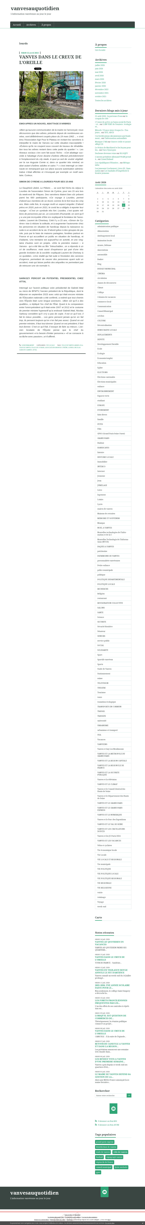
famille (100, 419)
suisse (100, 678)
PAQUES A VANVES (105, 546)
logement (101, 494)
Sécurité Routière (105, 626)
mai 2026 (99, 72)
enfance (100, 386)
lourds (71, 347)
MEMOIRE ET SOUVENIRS (108, 518)
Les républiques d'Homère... (107, 162)
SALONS (101, 607)
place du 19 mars (37, 347)
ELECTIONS (102, 372)
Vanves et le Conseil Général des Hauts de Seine (111, 790)
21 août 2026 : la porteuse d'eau (108, 116)
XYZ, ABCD (109, 132)
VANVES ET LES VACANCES (109, 840)
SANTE (100, 612)
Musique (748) (101, 141)
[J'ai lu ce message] (143, 1223)
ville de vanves (120, 1152)
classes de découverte (106, 283)
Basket (100, 259)
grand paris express (104, 1142)
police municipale (105, 570)
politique (101, 574)
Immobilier (102, 461)
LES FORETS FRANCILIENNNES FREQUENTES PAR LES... (111, 1001)
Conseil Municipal (105, 311)
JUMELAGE (102, 485)
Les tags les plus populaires (89, 1217)
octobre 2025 (100, 96)
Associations (102, 250)
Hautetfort (77, 1215)
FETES (100, 424)
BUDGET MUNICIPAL (106, 269)
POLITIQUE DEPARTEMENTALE (111, 579)
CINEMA (101, 273)
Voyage (100, 902)
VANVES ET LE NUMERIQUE (109, 815)
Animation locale (104, 240)
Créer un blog (68, 1215)
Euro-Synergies (109, 150)
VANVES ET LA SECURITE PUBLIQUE (108, 773)
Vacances (101, 739)
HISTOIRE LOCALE (105, 457)
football (99, 1157)
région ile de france (104, 1162)
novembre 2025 (102, 93)
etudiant (101, 400)
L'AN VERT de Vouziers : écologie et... (113, 125)
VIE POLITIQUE (104, 869)
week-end (101, 906)
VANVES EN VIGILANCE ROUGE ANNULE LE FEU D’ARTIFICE (111, 971)
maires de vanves (104, 509)
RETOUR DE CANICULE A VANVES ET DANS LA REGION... (112, 1045)
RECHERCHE (102, 589)
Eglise (100, 367)
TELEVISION (102, 683)
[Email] (113, 1108)
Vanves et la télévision (107, 779)
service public (103, 640)
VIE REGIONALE (104, 883)
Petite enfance (103, 565)
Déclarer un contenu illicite (41, 1219)
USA (99, 735)
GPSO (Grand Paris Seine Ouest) (111, 433)
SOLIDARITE (102, 650)
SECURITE (101, 622)
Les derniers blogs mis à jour (56, 1217)
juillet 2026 (100, 65)
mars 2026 (99, 79)
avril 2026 (99, 75)
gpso (98, 1172)
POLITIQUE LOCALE (106, 584)
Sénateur (101, 631)
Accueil (17, 24)
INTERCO (101, 466)
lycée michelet (121, 1167)
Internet (101, 471)
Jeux (99, 480)
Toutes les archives (103, 100)
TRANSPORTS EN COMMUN (109, 706)
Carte (98, 917)
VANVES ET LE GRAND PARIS (109, 803)
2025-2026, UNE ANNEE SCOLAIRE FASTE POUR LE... (112, 986)
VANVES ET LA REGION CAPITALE (112, 760)
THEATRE (101, 688)
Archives (31, 24)
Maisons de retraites (106, 513)
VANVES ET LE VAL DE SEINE (110, 824)
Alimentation (103, 231)
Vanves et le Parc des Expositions (111, 819)
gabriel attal (31, 350)
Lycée (100, 504)
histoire (100, 452)
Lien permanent (27, 345)
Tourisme (101, 692)
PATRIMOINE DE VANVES (108, 556)
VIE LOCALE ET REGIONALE (109, 859)
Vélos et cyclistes (104, 845)
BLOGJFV (124, 153)
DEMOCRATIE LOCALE (107, 330)
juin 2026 (99, 68)
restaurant (102, 598)
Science (100, 617)
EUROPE (101, 405)
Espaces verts (103, 396)
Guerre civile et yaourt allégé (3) (113, 142)
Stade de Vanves (104, 669)
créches (100, 316)
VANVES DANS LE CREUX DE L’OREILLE (50, 59)
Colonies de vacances (106, 297)
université (101, 720)
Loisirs (100, 499)
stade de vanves (103, 1152)
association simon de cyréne (56, 347)
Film (99, 429)
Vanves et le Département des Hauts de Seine (113, 797)
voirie (100, 892)
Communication (104, 306)
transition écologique (106, 702)
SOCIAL (100, 645)
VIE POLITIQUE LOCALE (107, 873)
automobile (102, 254)
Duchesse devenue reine (105, 153)
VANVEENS (102, 744)
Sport (99, 655)
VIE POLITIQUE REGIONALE (109, 878)
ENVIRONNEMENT (105, 391)
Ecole (99, 349)
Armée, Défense (104, 245)
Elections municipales (106, 382)
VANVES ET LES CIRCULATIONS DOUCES (111, 830)
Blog (99, 264)
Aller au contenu (8, 2)
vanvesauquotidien (35, 8)
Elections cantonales (106, 377)
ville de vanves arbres (71, 345)
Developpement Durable (108, 344)
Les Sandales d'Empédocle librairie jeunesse (112, 172)
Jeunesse (101, 476)
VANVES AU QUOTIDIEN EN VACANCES (109, 943)
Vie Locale (50, 345)
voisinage (101, 897)
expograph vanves (114, 1157)
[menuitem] (17, 25)
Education (101, 363)
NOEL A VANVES (104, 527)
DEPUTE (101, 339)
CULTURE (101, 320)
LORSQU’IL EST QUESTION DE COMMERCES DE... (110, 1017)
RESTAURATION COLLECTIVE (110, 603)
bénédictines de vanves (106, 1147)
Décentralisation (104, 325)
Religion (101, 593)
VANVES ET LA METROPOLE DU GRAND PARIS (111, 754)
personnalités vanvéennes (108, 560)
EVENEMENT (103, 410)
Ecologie (101, 353)
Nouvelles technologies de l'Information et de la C (112, 533)
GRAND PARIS (103, 438)
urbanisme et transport (107, 730)
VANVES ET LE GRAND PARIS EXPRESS (109, 809)
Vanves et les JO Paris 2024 (108, 836)
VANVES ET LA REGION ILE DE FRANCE (110, 766)
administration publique (108, 226)
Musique (101, 523)
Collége (100, 292)
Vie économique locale (107, 850)
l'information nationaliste (116, 138)
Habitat (100, 443)
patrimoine (102, 551)
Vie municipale (103, 864)
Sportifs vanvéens (105, 659)
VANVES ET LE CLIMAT (107, 784)
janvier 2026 (100, 86)
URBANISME (102, 725)
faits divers (102, 414)
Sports (100, 664)
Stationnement (103, 673)
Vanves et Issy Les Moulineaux (110, 749)
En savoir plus (109, 1223)
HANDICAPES (103, 447)
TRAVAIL (101, 711)
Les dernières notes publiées (73, 1217)
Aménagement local (106, 236)
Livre (99, 490)
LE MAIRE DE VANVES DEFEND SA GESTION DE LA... (113, 1075)
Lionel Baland (107, 159)
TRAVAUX (101, 716)
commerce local (104, 301)
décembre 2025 (101, 89)
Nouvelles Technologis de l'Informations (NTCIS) (113, 540)
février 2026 (100, 82)
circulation (102, 278)
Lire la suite (100, 50)
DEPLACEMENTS (104, 334)
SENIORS (101, 636)
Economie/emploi (104, 358)
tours (99, 697)
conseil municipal (103, 1167)
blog (109, 1219)
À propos (46, 24)
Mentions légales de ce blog (57, 1219)
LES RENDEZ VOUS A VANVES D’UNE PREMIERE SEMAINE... (110, 1060)
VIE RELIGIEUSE (104, 888)
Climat (100, 287)
